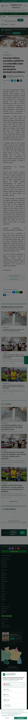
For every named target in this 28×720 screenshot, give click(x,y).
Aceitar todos (20, 718)
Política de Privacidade (13, 713)
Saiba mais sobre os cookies (8, 715)
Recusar (7, 718)
